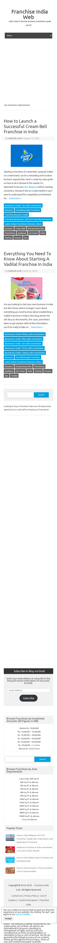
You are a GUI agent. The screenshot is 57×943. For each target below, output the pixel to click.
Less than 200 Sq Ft (29, 779)
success (17, 238)
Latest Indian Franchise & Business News (23, 224)
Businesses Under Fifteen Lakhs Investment (24, 334)
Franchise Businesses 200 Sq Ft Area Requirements (28, 219)
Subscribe (28, 698)
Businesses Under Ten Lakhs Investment (23, 205)
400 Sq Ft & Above (29, 792)
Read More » (15, 198)
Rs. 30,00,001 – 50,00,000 (29, 742)
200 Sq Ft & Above (29, 782)
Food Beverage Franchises (28, 210)
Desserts (9, 210)
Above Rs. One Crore (29, 748)
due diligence (31, 187)
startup (8, 238)
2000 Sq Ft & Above (29, 806)
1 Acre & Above (29, 819)
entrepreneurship (36, 228)
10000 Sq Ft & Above (29, 816)
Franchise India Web (29, 14)
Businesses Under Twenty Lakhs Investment (25, 353)
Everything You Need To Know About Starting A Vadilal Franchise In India (28, 259)
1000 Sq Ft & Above (29, 799)
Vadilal (14, 376)
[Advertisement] (28, 72)
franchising (10, 233)
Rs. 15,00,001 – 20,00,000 (29, 735)
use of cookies (23, 914)
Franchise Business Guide (16, 215)
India (43, 233)
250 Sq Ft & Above (29, 785)
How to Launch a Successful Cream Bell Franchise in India (25, 126)
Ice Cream (33, 233)
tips (26, 238)
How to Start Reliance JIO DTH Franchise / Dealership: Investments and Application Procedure (35, 838)
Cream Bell (20, 228)
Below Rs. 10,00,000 (29, 728)
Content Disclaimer (27, 900)
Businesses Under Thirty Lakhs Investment (24, 348)
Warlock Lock (15, 138)
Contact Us (16, 896)
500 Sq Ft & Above (29, 796)
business (9, 228)
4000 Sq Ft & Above (29, 812)
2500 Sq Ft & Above (29, 809)
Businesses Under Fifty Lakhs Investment (23, 339)
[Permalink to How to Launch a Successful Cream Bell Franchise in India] (28, 168)
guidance (22, 233)
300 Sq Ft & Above (29, 789)
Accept (8, 918)
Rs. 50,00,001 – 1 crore (29, 745)
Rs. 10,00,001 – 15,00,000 (29, 732)
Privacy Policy (31, 896)
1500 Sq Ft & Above (29, 802)
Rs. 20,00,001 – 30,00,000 (29, 738)
